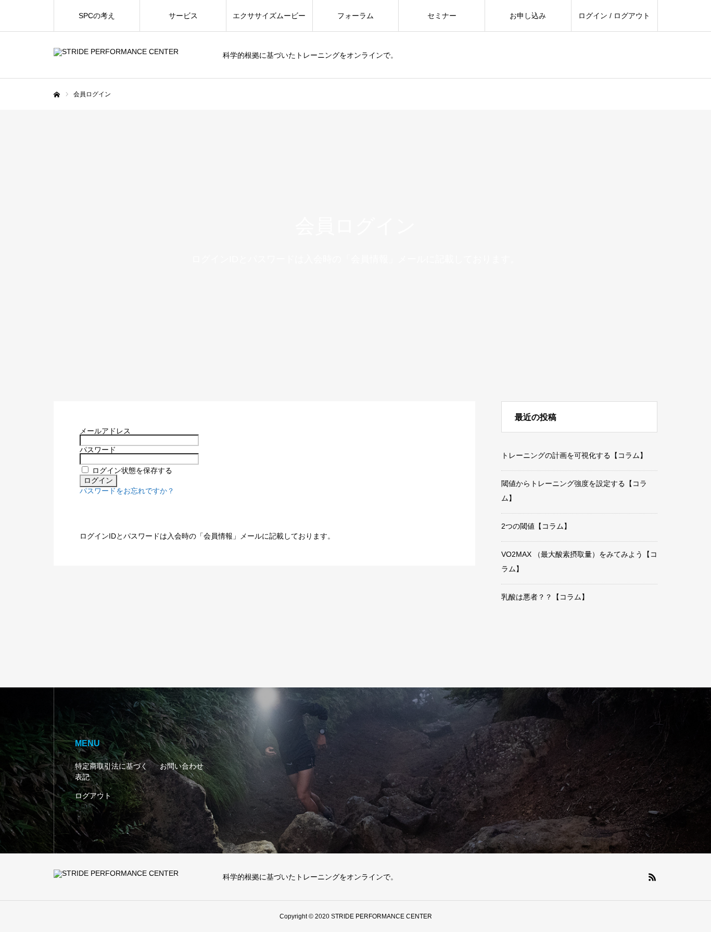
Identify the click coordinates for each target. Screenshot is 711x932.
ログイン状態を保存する (132, 470)
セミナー (441, 15)
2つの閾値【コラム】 (536, 526)
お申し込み (528, 15)
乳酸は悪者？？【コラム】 (545, 597)
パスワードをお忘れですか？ (127, 491)
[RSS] (652, 877)
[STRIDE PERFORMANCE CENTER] (132, 55)
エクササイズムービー (269, 15)
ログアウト (93, 795)
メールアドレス (105, 431)
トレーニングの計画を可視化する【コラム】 (574, 455)
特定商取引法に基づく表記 (111, 771)
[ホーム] (57, 94)
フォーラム (355, 15)
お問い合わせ (182, 766)
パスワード (98, 449)
